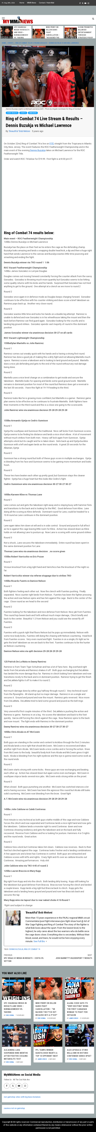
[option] (17, 32)
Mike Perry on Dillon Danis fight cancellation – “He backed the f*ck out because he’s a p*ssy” (46, 1009)
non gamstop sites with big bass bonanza (22, 1097)
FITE (52, 143)
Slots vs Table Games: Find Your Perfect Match (55, 32)
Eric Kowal (10, 1015)
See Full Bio (39, 941)
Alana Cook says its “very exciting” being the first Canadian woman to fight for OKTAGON (77, 1009)
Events (23, 113)
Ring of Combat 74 (32, 949)
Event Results (12, 113)
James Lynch (74, 1018)
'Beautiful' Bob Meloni (20, 131)
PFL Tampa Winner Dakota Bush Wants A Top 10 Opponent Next (47, 1053)
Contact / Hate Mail (46, 3)
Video (70, 984)
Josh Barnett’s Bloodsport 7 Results (74, 956)
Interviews (75, 981)
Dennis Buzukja (38, 150)
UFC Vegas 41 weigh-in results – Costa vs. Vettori (24, 958)
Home (22, 3)
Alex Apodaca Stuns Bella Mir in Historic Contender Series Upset (79, 1053)
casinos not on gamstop (14, 1108)
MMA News (31, 3)
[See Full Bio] (46, 941)
